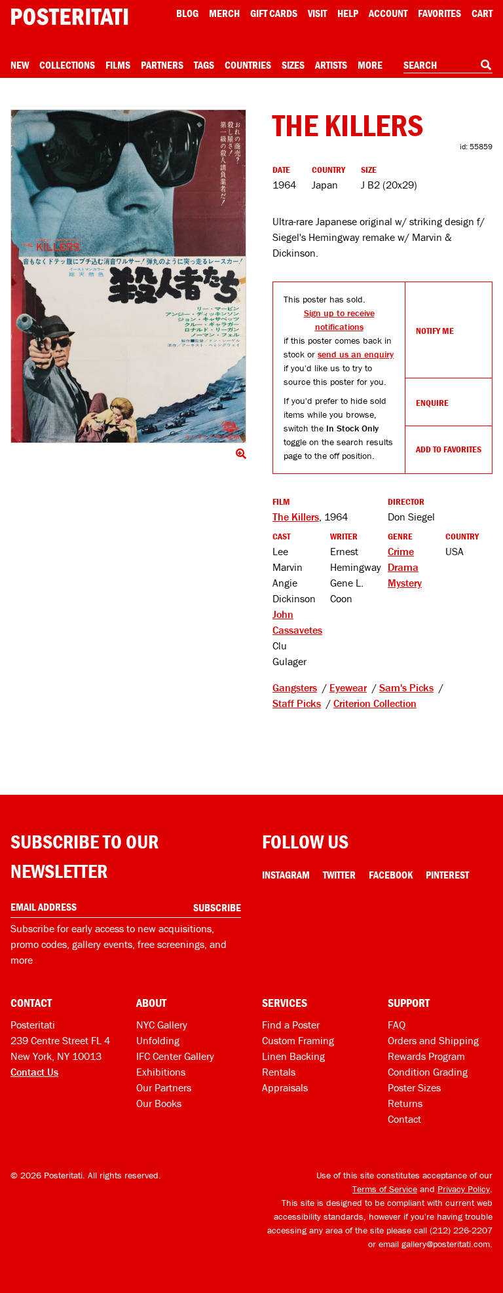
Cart (482, 13)
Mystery (405, 582)
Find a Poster (291, 1024)
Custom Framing (298, 1040)
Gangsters (294, 687)
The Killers (295, 516)
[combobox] (448, 65)
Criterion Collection (375, 703)
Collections (67, 64)
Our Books (158, 1103)
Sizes (293, 64)
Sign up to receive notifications (339, 320)
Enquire (432, 403)
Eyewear (348, 687)
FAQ (396, 1024)
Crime (401, 551)
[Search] (486, 65)
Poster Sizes (414, 1087)
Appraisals (285, 1087)
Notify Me (435, 331)
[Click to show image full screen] (128, 276)
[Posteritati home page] (69, 17)
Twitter (339, 874)
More (370, 64)
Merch (224, 13)
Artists (331, 64)
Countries (248, 64)
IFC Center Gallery (175, 1056)
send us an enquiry (356, 354)
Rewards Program (426, 1056)
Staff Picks (296, 703)
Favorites (439, 13)
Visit (317, 13)
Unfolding (157, 1040)
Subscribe (217, 907)
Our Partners (163, 1087)
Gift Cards (273, 13)
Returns (405, 1103)
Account (388, 13)
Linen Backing (293, 1056)
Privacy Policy (464, 1189)
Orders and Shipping (433, 1040)
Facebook (391, 874)
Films (117, 64)
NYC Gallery (161, 1024)
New (19, 64)
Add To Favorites (448, 449)
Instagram (286, 874)
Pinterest (447, 874)
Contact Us (34, 1071)
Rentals (278, 1071)
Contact (404, 1118)
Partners (162, 64)
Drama (403, 567)
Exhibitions (160, 1071)
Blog (187, 13)
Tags (204, 64)
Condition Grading (428, 1071)
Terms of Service (384, 1189)
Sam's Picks (406, 687)
